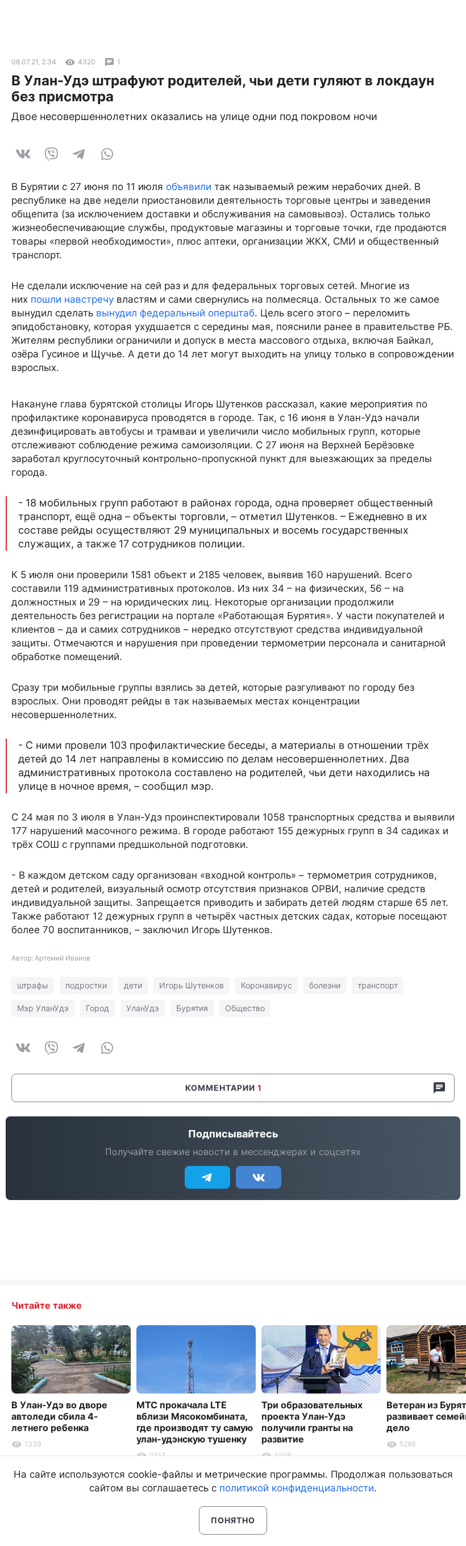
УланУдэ (142, 1008)
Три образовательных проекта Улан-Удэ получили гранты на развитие (312, 1422)
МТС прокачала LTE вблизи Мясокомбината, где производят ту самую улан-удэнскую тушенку (194, 1422)
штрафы (32, 985)
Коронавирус (266, 985)
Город (97, 1008)
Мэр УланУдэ (43, 1008)
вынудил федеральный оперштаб (175, 313)
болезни (324, 985)
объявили (188, 186)
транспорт (377, 985)
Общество (245, 1008)
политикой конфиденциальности (296, 1488)
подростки (86, 985)
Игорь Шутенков (191, 985)
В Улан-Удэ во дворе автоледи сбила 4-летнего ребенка (59, 1416)
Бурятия (192, 1008)
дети (133, 985)
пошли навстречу (72, 299)
